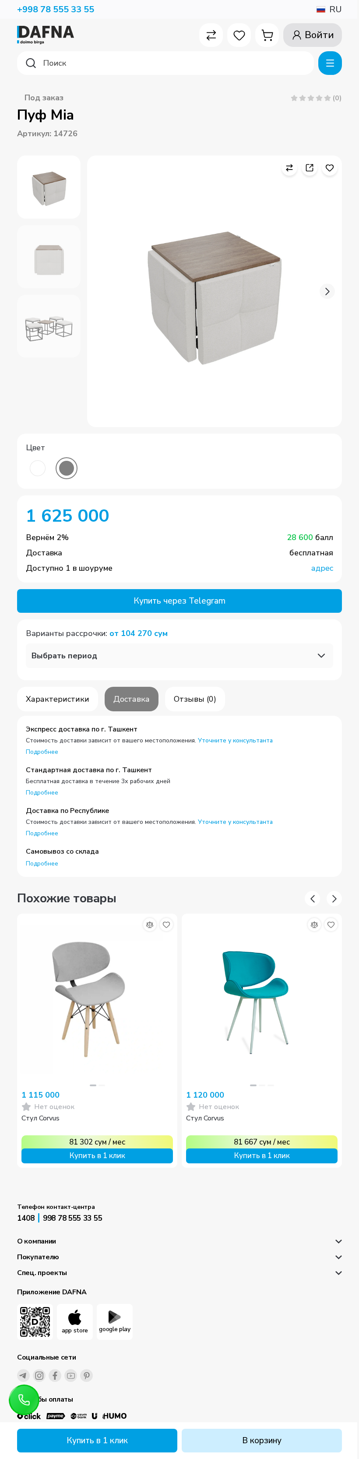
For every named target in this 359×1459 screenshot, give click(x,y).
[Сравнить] (149, 924)
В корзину (262, 1440)
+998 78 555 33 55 (55, 9)
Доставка (131, 699)
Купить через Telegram (179, 601)
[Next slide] (327, 291)
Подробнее (42, 752)
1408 (26, 1218)
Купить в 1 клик (97, 1440)
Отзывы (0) (195, 699)
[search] (165, 63)
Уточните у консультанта (235, 740)
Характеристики (57, 699)
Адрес (322, 568)
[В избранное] (166, 924)
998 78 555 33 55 (72, 1218)
